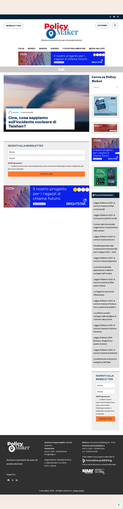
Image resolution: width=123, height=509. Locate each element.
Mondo (16, 112)
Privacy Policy (78, 491)
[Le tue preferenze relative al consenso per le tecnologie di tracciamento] (119, 505)
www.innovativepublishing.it (93, 445)
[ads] (61, 65)
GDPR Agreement (15, 163)
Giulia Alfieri (28, 112)
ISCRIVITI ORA (46, 174)
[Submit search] (117, 87)
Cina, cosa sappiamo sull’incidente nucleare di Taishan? (32, 122)
